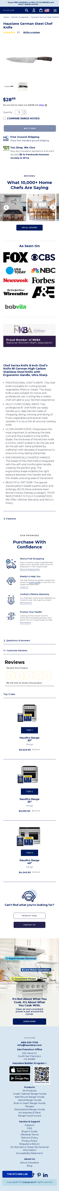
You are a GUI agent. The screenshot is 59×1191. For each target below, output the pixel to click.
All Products (29, 1090)
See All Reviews (29, 228)
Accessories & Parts (29, 1112)
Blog (29, 1165)
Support (29, 1125)
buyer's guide (34, 582)
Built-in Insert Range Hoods (29, 1103)
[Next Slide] (52, 207)
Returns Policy (29, 1137)
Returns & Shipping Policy (30, 569)
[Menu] (55, 10)
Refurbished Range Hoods (29, 1109)
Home (6, 17)
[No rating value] (10, 32)
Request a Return (29, 1143)
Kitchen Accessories (20, 17)
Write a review (31, 32)
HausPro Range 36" (29, 800)
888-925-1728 (29, 1042)
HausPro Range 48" (29, 861)
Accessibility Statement (29, 1153)
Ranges (29, 1106)
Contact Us (24, 587)
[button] (10, 675)
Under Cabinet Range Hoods (29, 1093)
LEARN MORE (29, 1021)
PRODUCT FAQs (29, 916)
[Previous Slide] (6, 207)
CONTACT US (29, 925)
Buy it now (30, 128)
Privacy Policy (29, 1140)
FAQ (29, 1128)
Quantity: (8, 112)
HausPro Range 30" (29, 739)
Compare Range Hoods (23, 118)
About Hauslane (29, 1162)
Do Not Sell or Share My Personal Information (29, 1148)
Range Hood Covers (29, 1115)
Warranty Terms (26, 603)
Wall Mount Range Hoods (29, 1096)
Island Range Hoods (29, 1100)
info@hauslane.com (29, 1045)
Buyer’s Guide (29, 1131)
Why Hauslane (25, 622)
